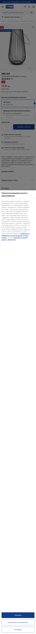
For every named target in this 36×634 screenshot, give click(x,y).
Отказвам (18, 630)
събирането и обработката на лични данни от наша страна (16, 236)
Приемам (18, 615)
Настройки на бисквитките (18, 622)
